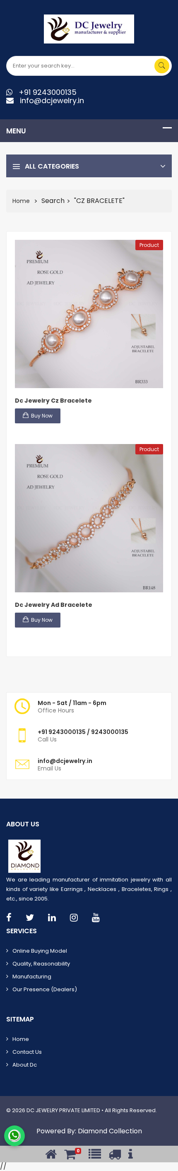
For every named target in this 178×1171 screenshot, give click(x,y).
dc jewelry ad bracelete (53, 605)
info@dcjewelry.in (49, 100)
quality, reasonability (41, 964)
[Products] (95, 1154)
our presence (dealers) (44, 989)
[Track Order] (114, 1154)
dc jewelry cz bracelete (53, 400)
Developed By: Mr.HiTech (39, 1119)
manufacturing (31, 976)
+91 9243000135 (44, 92)
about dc (24, 1065)
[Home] (51, 1154)
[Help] (130, 1154)
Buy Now (42, 415)
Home (21, 201)
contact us (27, 1052)
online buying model (39, 951)
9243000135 (67, 732)
